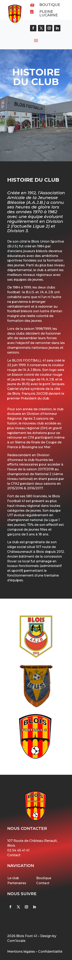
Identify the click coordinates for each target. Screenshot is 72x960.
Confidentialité (50, 951)
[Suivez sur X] (18, 907)
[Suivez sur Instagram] (26, 907)
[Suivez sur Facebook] (10, 907)
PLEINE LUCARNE (48, 13)
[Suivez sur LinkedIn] (34, 907)
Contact (13, 855)
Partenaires (16, 883)
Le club (13, 878)
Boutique (49, 5)
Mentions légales (21, 951)
